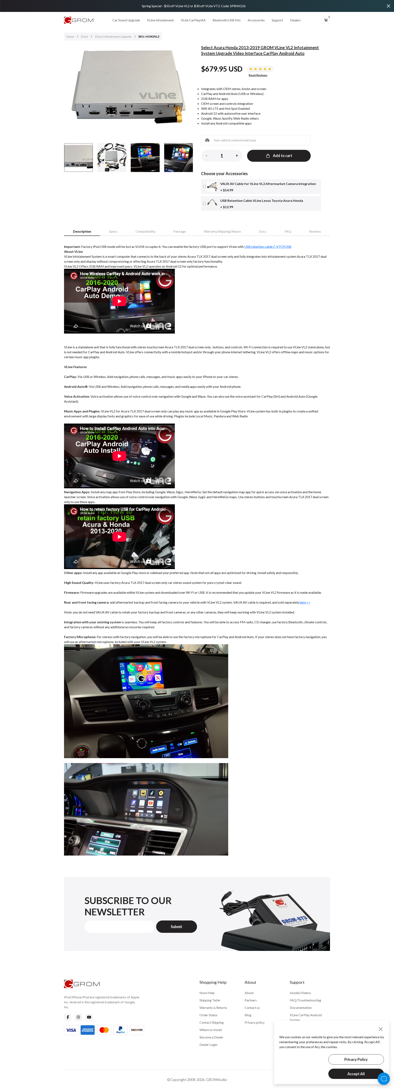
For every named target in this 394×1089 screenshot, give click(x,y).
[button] (187, 89)
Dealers (295, 20)
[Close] (388, 6)
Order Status (208, 1015)
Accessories (256, 20)
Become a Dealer (211, 1037)
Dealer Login (208, 1044)
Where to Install (210, 1030)
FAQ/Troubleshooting (305, 1000)
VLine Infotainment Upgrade (113, 36)
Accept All (356, 1074)
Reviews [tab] (315, 231)
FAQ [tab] (288, 231)
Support (277, 20)
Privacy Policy (356, 1059)
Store (84, 36)
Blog (248, 1015)
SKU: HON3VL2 (148, 36)
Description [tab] (82, 231)
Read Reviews (258, 75)
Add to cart (282, 155)
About (249, 993)
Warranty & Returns (213, 1007)
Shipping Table (209, 1000)
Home (70, 36)
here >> (304, 602)
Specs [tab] (113, 231)
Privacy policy (255, 1022)
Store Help (207, 993)
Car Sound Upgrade (126, 20)
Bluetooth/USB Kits (227, 20)
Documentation (301, 1007)
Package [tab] (179, 231)
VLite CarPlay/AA (193, 20)
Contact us (252, 1007)
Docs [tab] (262, 231)
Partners (251, 1000)
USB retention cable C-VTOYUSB (267, 246)
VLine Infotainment (160, 20)
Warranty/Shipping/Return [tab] (222, 231)
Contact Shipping (211, 1022)
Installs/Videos (300, 993)
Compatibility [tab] (145, 231)
